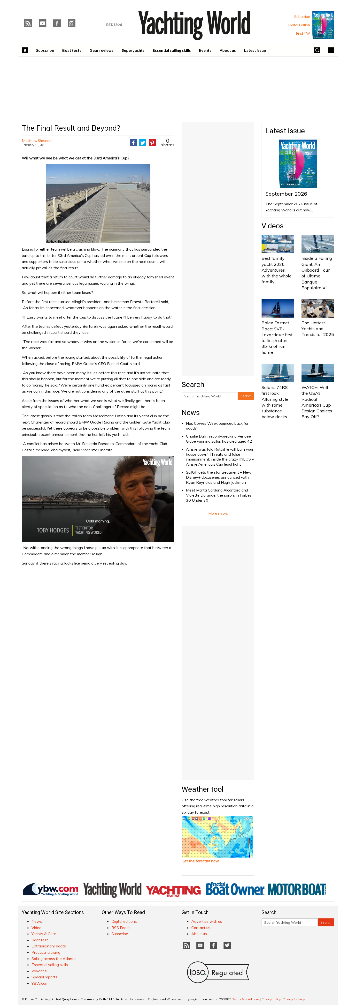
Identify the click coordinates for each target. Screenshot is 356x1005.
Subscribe (302, 17)
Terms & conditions (246, 999)
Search (246, 396)
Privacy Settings (294, 999)
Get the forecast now (200, 860)
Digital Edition (299, 25)
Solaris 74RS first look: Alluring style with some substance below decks (275, 402)
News (191, 412)
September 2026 (286, 193)
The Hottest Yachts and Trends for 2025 (318, 328)
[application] (98, 499)
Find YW (303, 33)
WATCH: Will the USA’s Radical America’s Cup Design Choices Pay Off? (317, 402)
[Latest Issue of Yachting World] (323, 25)
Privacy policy (271, 999)
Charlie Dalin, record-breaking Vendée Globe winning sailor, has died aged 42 (219, 439)
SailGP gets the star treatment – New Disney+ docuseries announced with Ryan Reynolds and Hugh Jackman (218, 477)
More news (218, 513)
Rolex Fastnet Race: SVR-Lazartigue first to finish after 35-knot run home (277, 337)
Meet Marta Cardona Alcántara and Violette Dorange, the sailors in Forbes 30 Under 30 (219, 495)
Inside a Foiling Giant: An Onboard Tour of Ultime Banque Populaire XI (317, 272)
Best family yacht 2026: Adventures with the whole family (277, 269)
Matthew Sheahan (37, 140)
